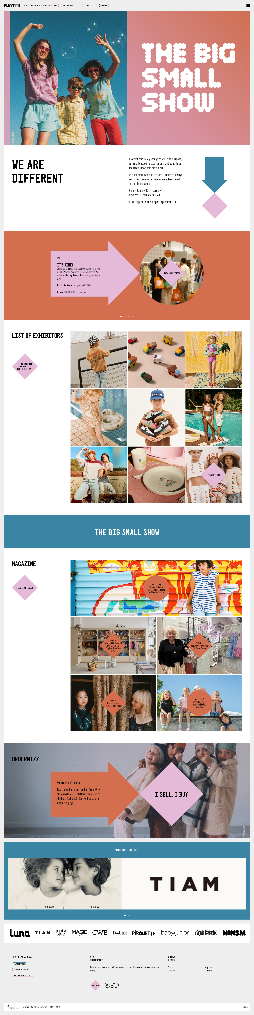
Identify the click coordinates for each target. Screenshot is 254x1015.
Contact (171, 967)
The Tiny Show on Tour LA (72, 5)
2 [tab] (125, 317)
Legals (245, 1006)
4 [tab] (133, 317)
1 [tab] (121, 317)
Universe (171, 970)
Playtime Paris (32, 5)
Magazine (104, 5)
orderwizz (91, 5)
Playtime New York (50, 5)
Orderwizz (208, 970)
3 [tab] (129, 317)
